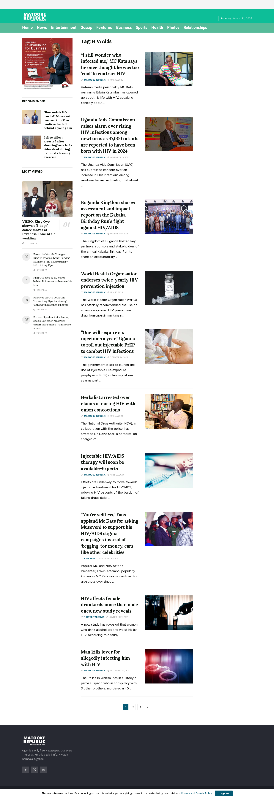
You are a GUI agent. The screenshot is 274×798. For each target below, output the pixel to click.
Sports (141, 27)
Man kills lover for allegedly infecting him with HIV (105, 658)
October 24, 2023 (118, 357)
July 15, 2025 (116, 292)
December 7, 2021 (110, 558)
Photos (173, 27)
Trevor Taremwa (94, 617)
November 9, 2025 (118, 233)
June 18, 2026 (116, 79)
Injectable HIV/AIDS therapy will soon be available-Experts (102, 462)
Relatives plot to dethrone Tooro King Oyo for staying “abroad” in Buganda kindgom (50, 301)
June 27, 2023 (116, 415)
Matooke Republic (94, 79)
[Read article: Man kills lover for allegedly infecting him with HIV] (169, 666)
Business (124, 27)
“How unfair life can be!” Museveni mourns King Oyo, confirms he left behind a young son (58, 120)
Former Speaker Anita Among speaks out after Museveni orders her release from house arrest (52, 323)
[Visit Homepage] (35, 17)
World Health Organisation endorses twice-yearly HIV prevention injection (109, 280)
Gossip (86, 27)
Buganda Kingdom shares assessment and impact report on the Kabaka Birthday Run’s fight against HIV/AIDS (108, 215)
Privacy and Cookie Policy (196, 793)
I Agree (224, 793)
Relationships (195, 27)
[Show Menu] (250, 28)
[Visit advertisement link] (47, 64)
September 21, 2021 (119, 670)
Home (27, 27)
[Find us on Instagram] (43, 770)
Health (157, 27)
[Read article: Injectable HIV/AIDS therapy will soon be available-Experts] (169, 470)
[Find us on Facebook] (25, 770)
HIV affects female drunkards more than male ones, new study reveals (109, 605)
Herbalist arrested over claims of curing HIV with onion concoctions (108, 404)
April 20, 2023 (116, 474)
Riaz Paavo (90, 558)
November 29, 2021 (118, 617)
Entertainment (63, 27)
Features (104, 27)
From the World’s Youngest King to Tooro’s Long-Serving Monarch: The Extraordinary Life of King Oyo (51, 260)
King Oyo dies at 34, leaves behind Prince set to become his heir (52, 281)
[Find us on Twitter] (34, 770)
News (42, 27)
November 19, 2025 (119, 157)
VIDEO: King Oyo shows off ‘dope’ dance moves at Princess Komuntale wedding (39, 229)
